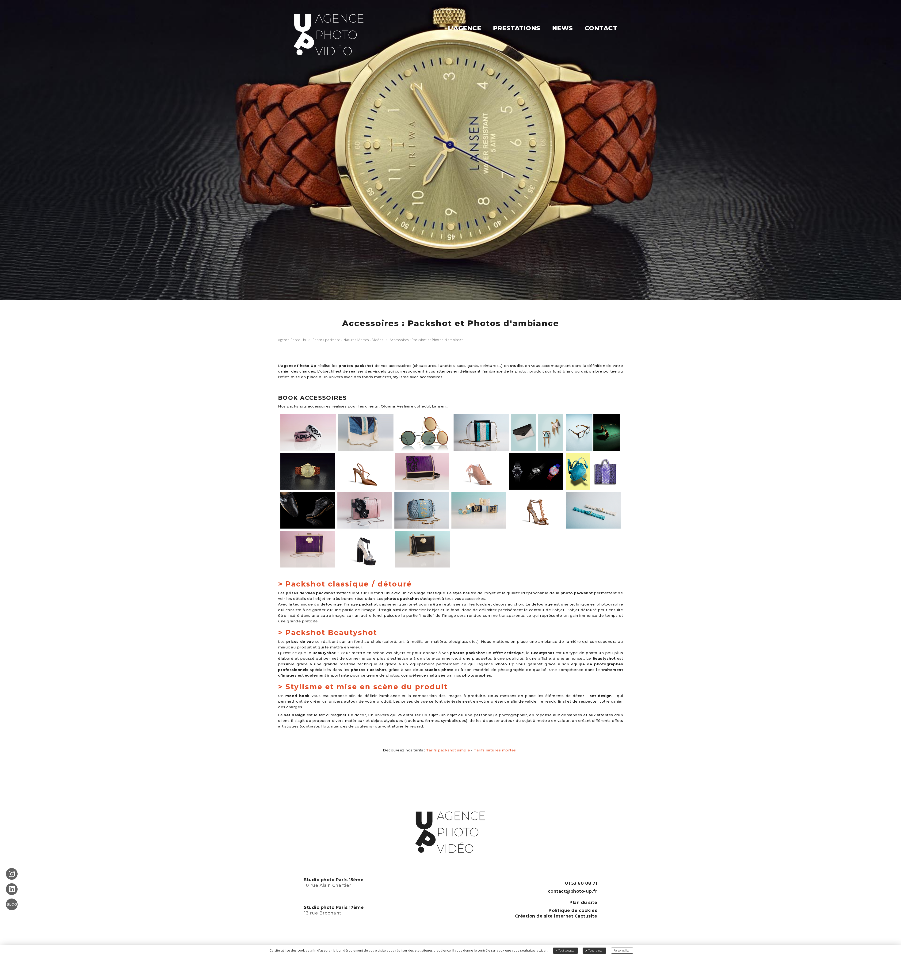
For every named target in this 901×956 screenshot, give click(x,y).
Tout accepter (567, 950)
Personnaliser (622, 950)
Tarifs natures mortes (495, 750)
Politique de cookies (573, 910)
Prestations (516, 28)
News (562, 28)
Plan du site (583, 902)
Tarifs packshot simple (448, 750)
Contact (601, 28)
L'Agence (464, 28)
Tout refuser (596, 950)
